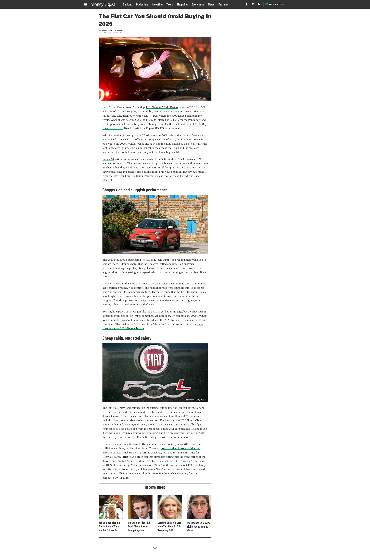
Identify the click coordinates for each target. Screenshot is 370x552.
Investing (157, 4)
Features (223, 4)
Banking (127, 4)
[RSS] (258, 5)
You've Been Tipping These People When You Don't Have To (109, 526)
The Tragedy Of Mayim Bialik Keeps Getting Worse (198, 526)
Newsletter (276, 4)
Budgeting (142, 4)
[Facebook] (246, 5)
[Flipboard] (252, 5)
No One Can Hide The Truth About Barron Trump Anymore (139, 526)
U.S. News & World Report (162, 107)
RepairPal (108, 159)
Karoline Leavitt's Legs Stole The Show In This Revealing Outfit (169, 526)
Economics (198, 4)
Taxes (169, 4)
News (211, 4)
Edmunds (125, 263)
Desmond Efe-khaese (112, 30)
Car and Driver (111, 283)
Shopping (182, 4)
